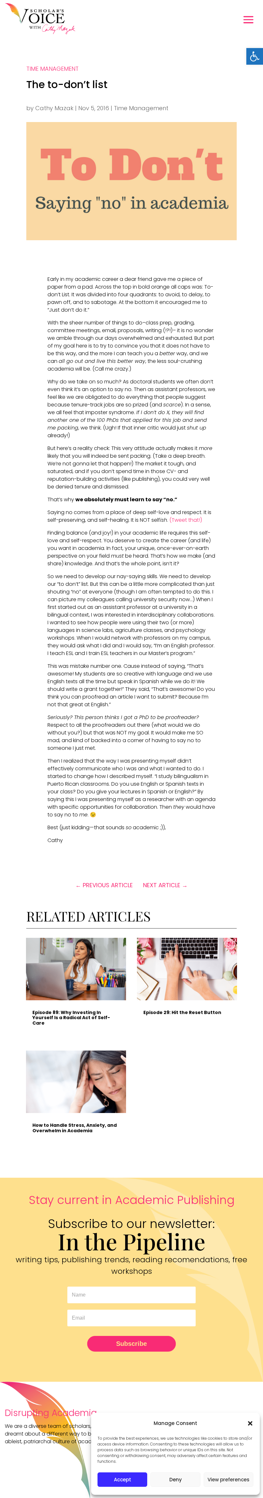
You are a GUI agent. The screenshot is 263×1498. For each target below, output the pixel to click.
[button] (254, 56)
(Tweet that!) (185, 520)
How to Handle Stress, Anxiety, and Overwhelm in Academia (74, 1128)
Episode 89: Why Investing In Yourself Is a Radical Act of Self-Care (71, 1017)
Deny (175, 1479)
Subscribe (131, 1343)
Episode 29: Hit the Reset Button (182, 1012)
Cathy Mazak (54, 108)
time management (52, 69)
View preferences (229, 1479)
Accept (122, 1479)
